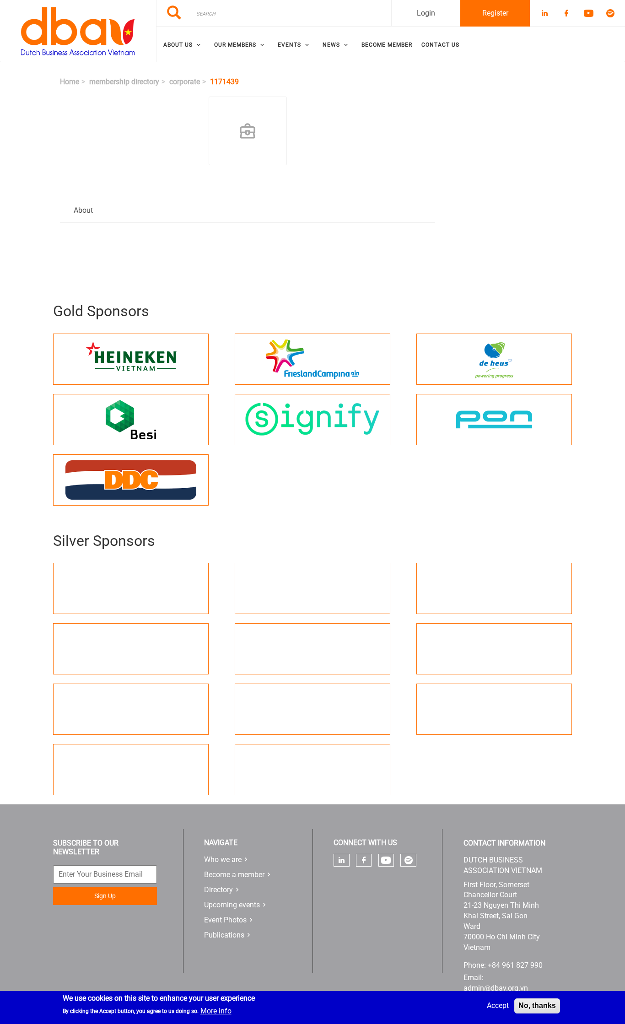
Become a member (234, 874)
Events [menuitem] (289, 45)
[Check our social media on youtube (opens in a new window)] (386, 860)
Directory (218, 889)
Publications (224, 935)
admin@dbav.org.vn (495, 988)
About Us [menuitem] (178, 45)
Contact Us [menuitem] (440, 45)
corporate (184, 81)
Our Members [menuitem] (235, 45)
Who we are (223, 859)
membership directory (124, 81)
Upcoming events (232, 904)
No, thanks (537, 1005)
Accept (498, 1005)
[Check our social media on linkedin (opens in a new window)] (341, 860)
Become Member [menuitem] (386, 45)
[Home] (78, 31)
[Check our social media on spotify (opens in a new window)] (409, 860)
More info (216, 1011)
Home (69, 81)
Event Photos (225, 920)
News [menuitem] (331, 45)
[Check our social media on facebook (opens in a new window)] (364, 860)
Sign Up (105, 896)
